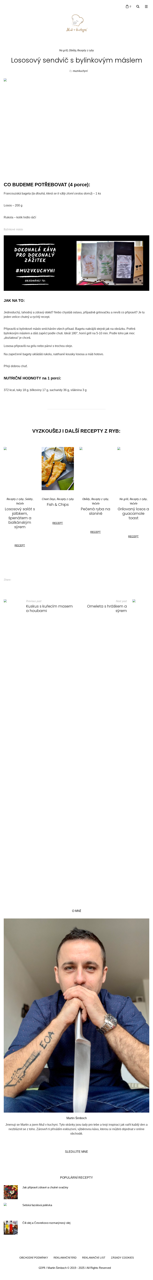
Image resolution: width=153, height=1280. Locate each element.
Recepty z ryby (85, 50)
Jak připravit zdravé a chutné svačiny (45, 1191)
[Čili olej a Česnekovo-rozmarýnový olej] (11, 1232)
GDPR (42, 1272)
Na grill (63, 50)
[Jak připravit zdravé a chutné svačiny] (11, 1196)
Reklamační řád (65, 1261)
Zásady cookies (122, 1261)
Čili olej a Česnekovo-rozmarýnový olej (46, 1227)
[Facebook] (6, 7)
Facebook (16, 584)
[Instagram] (13, 7)
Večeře (58, 503)
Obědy (72, 50)
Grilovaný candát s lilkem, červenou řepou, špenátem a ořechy (133, 515)
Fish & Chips (20, 504)
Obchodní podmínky (33, 1261)
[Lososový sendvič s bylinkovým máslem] (76, 126)
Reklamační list (93, 1261)
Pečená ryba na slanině (57, 511)
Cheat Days (10, 499)
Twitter (22, 584)
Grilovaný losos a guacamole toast (95, 513)
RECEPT (20, 522)
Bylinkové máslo (13, 229)
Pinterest (28, 584)
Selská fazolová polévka (37, 1209)
